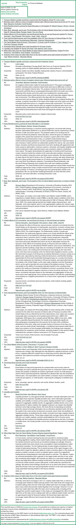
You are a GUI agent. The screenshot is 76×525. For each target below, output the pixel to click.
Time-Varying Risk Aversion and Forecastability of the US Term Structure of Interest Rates (35, 38)
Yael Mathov (16, 52)
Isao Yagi (19, 478)
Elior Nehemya (21, 435)
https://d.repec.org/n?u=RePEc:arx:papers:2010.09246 (35, 473)
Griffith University (54, 519)
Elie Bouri (19, 295)
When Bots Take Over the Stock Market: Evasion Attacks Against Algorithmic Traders (33, 50)
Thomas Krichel (24, 523)
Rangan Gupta (26, 32)
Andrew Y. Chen (56, 42)
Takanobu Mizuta (26, 57)
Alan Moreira (38, 48)
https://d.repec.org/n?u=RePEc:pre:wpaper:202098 (33, 342)
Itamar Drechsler (28, 48)
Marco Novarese (22, 515)
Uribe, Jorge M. (41, 36)
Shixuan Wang (15, 32)
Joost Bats (19, 82)
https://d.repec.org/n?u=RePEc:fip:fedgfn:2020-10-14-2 (35, 360)
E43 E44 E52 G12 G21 (24, 116)
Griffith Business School (37, 519)
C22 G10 (19, 213)
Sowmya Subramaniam (46, 40)
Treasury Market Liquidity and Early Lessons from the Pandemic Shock (28, 20)
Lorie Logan (60, 20)
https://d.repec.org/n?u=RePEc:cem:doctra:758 (32, 389)
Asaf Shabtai (25, 52)
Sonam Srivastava (39, 126)
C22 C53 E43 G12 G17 (24, 337)
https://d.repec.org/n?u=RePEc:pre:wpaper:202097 (33, 218)
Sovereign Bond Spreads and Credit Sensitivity (20, 46)
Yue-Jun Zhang (37, 32)
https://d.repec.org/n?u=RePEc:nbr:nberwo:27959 (33, 431)
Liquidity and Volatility (11, 48)
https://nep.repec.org (47, 513)
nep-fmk (4, 3)
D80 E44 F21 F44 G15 (23, 285)
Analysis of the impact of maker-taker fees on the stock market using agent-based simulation (36, 55)
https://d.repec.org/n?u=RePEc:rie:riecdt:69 (31, 290)
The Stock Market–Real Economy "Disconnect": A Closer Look (26, 42)
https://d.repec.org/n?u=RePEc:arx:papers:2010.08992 (35, 502)
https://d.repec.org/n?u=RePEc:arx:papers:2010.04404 (35, 178)
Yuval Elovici (35, 52)
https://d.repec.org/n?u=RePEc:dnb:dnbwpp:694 (32, 121)
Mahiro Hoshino (13, 57)
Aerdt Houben (27, 24)
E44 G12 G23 (20, 426)
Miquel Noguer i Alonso (60, 26)
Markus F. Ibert (67, 42)
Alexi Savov (48, 48)
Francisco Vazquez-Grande (13, 44)
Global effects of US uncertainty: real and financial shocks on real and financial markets (34, 34)
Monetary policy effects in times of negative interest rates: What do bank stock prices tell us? (36, 22)
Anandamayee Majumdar (28, 40)
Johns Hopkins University (10, 14)
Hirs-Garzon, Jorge (28, 36)
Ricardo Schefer (45, 46)
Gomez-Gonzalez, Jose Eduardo (27, 223)
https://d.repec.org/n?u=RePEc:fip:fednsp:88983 (32, 78)
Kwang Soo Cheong (8, 11)
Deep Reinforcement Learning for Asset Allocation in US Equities (26, 26)
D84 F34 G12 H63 (22, 385)
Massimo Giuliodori (14, 24)
